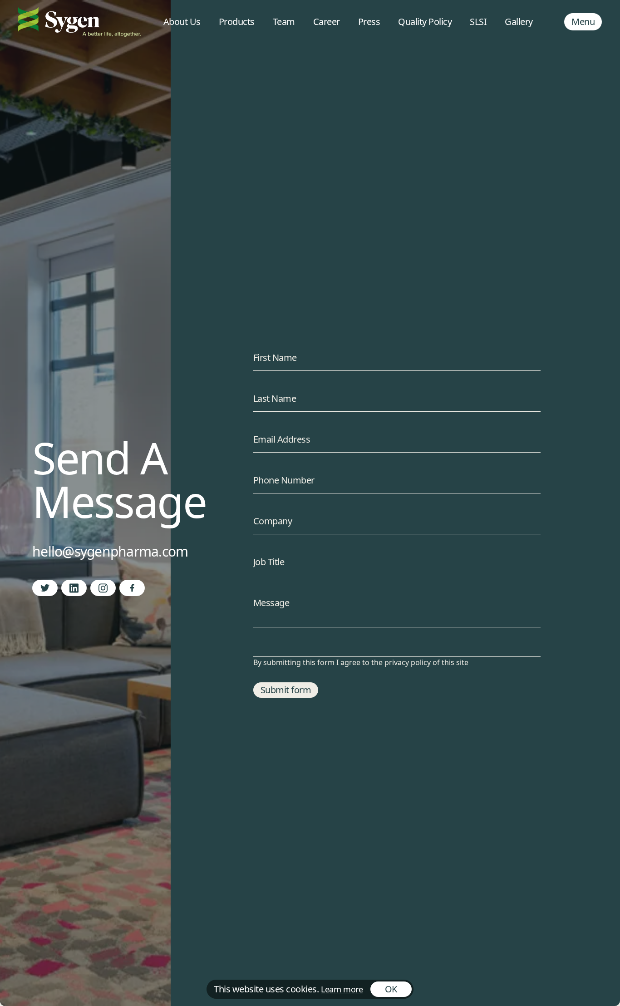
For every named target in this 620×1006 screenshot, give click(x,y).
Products (237, 21)
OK (391, 989)
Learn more (342, 989)
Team (284, 21)
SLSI (478, 21)
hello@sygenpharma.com (110, 551)
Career (326, 21)
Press (369, 21)
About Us (182, 21)
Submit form (286, 690)
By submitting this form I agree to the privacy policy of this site (360, 662)
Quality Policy (425, 21)
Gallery (519, 21)
